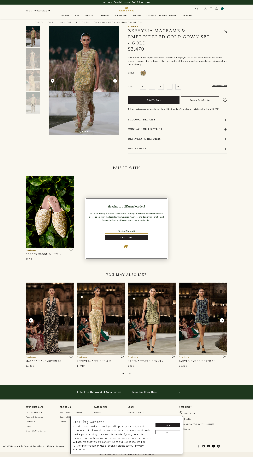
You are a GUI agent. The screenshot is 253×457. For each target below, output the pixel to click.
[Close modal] (164, 202)
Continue (126, 237)
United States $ (126, 231)
